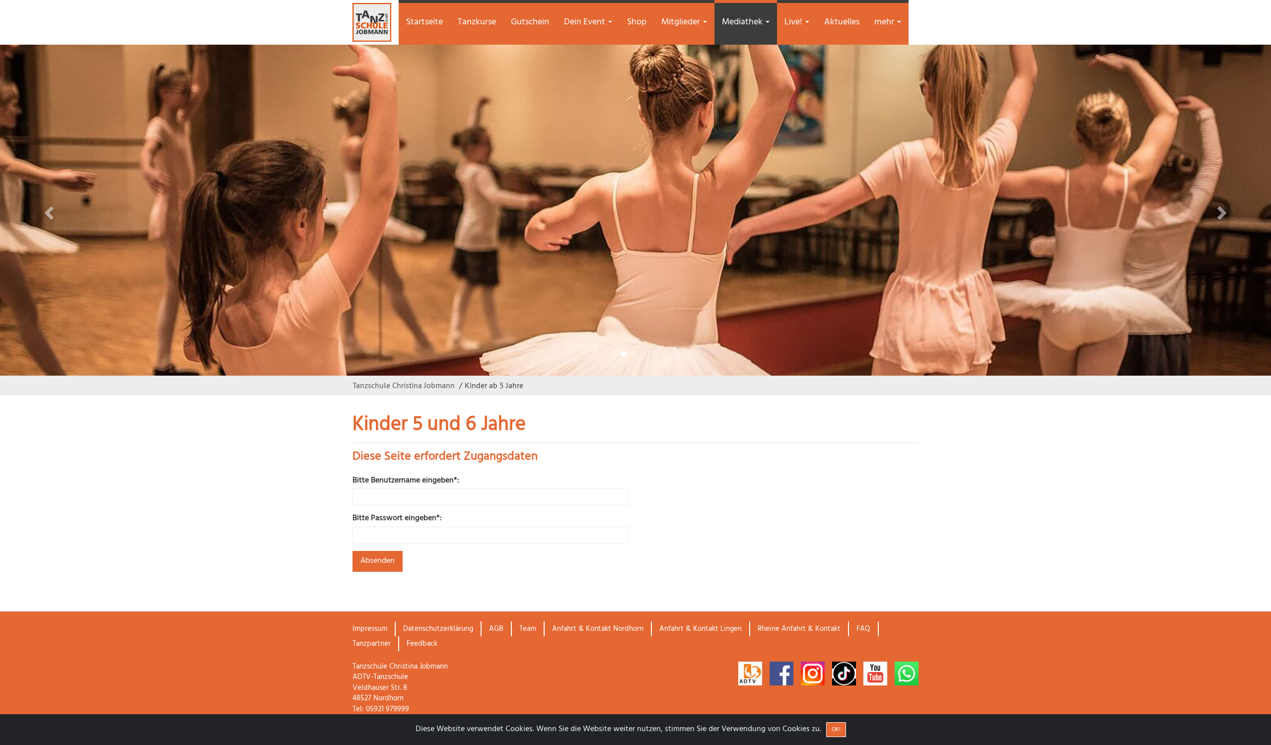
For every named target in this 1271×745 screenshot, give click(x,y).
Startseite (424, 22)
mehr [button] (885, 22)
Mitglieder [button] (681, 22)
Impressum (370, 629)
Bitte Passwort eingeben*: (397, 518)
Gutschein (530, 22)
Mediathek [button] (743, 22)
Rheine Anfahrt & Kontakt (799, 629)
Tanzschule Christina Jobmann (404, 385)
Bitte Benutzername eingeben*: (406, 480)
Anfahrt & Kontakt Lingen (700, 629)
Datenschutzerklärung (438, 629)
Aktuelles (841, 22)
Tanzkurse (477, 22)
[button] (95, 210)
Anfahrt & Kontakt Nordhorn (597, 629)
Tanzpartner (372, 644)
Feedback (422, 644)
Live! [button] (794, 22)
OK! (836, 730)
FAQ (863, 629)
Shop (636, 22)
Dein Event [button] (585, 22)
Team (527, 629)
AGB (496, 629)
